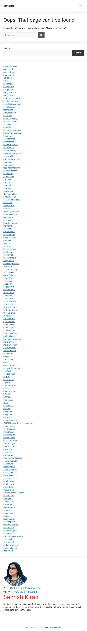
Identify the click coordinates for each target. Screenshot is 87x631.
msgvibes (7, 504)
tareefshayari (9, 443)
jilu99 (5, 403)
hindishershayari (10, 101)
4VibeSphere (9, 275)
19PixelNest (8, 316)
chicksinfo (7, 202)
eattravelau (8, 527)
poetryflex (7, 498)
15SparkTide (9, 304)
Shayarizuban (9, 113)
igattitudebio (9, 322)
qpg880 (6, 356)
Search (6, 48)
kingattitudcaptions (12, 130)
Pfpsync (7, 182)
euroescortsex (9, 391)
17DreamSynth (10, 310)
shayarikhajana (10, 530)
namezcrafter (9, 426)
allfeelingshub (9, 330)
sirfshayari (8, 252)
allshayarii (7, 124)
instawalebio (9, 438)
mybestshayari (10, 548)
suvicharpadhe (10, 440)
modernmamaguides (12, 458)
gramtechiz (8, 208)
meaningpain (9, 467)
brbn (5, 81)
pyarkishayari (9, 435)
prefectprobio (9, 142)
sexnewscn (8, 406)
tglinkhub (7, 78)
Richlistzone (8, 147)
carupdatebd (9, 127)
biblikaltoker (8, 205)
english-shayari (10, 66)
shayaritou (8, 173)
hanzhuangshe (10, 333)
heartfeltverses (10, 223)
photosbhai (8, 165)
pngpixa (7, 516)
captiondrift (8, 484)
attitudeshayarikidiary (13, 536)
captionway (8, 464)
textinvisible (8, 501)
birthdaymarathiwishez (13, 493)
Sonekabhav (9, 72)
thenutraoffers (9, 385)
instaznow (8, 449)
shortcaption (9, 522)
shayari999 (8, 86)
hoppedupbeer (10, 365)
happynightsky (10, 472)
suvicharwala (9, 429)
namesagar (8, 513)
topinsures (8, 110)
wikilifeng (7, 115)
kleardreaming (9, 249)
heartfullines (9, 446)
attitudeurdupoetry (12, 159)
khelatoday (8, 84)
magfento (7, 226)
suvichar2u (8, 539)
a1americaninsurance (13, 339)
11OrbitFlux (8, 295)
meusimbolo (8, 551)
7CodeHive (8, 284)
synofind (7, 229)
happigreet (8, 136)
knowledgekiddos (11, 263)
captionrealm (9, 327)
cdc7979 (7, 371)
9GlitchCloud (9, 290)
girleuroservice (10, 420)
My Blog (9, 5)
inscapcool (8, 220)
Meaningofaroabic (11, 211)
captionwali (8, 176)
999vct (6, 409)
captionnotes (9, 139)
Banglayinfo (8, 69)
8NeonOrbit (8, 287)
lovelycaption (9, 519)
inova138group (10, 342)
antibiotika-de (9, 336)
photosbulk (8, 162)
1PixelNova (8, 266)
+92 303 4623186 (25, 591)
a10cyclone (8, 359)
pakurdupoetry (10, 171)
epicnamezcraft (10, 461)
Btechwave (8, 217)
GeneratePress (55, 627)
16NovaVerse (9, 307)
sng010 (6, 377)
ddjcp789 (7, 414)
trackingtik (8, 400)
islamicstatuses (10, 121)
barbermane (9, 232)
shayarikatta (9, 255)
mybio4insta (9, 432)
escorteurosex (9, 348)
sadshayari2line (10, 545)
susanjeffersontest (11, 368)
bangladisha (9, 95)
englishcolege (9, 237)
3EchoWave (8, 272)
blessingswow (9, 507)
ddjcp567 (7, 411)
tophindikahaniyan (11, 168)
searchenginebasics (12, 200)
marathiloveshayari (12, 153)
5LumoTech (8, 278)
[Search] (41, 35)
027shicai (7, 417)
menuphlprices (10, 214)
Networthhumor (10, 144)
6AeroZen (7, 281)
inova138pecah (10, 345)
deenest (7, 240)
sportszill (7, 185)
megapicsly (8, 261)
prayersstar (8, 475)
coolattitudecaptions (12, 104)
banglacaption (9, 92)
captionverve (9, 481)
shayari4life (8, 156)
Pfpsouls (7, 179)
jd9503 (6, 394)
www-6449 (8, 380)
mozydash (8, 89)
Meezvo (7, 243)
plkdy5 (6, 362)
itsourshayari (9, 324)
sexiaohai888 (9, 374)
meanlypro (8, 510)
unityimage (8, 191)
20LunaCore (9, 319)
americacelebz (10, 469)
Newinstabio (9, 234)
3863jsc (7, 397)
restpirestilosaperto (12, 98)
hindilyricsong (9, 197)
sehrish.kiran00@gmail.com (26, 588)
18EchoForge (9, 313)
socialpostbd (9, 107)
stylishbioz (8, 487)
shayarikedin (9, 542)
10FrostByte (8, 292)
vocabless (8, 246)
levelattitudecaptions (12, 133)
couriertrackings (10, 118)
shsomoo (7, 353)
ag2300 (7, 382)
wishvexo (7, 478)
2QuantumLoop (10, 269)
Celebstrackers (10, 194)
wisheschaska (9, 258)
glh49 (6, 388)
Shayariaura (8, 490)
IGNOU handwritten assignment (17, 423)
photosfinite (8, 75)
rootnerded (8, 455)
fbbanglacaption (10, 525)
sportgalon (8, 188)
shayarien (7, 533)
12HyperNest (9, 298)
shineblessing (9, 150)
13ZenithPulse (9, 301)
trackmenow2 (9, 351)
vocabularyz (8, 452)
